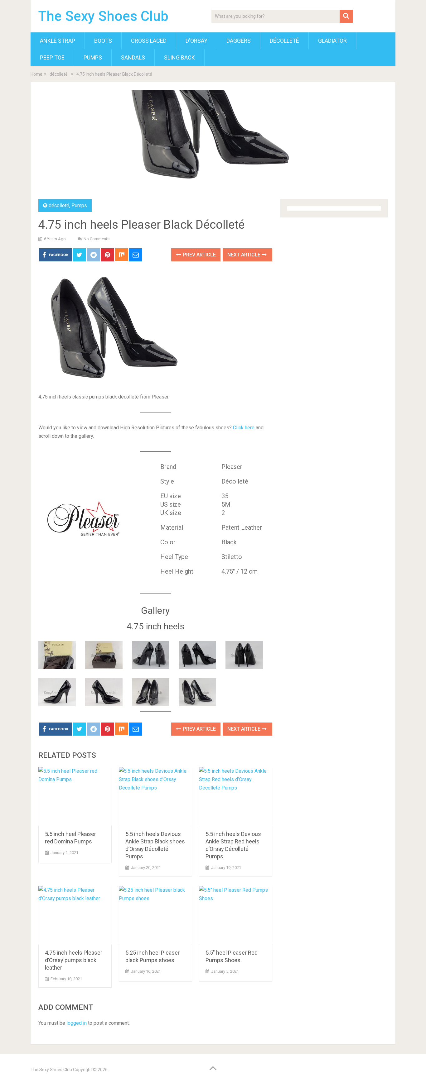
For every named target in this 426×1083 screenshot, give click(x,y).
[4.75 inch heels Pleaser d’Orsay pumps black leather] (75, 915)
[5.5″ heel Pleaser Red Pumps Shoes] (235, 915)
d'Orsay (196, 40)
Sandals (133, 57)
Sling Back (179, 57)
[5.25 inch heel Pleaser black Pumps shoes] (155, 915)
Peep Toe (52, 57)
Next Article (244, 255)
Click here (243, 428)
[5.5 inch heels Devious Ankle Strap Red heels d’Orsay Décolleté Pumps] (235, 796)
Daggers (238, 40)
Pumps (93, 57)
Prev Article (199, 255)
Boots (103, 40)
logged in (76, 1023)
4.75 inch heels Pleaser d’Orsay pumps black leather (73, 960)
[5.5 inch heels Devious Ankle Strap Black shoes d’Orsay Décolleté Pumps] (155, 796)
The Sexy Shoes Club (103, 16)
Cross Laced (149, 40)
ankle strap (57, 40)
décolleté (284, 40)
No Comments (96, 238)
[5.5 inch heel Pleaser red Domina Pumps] (75, 796)
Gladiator (332, 40)
